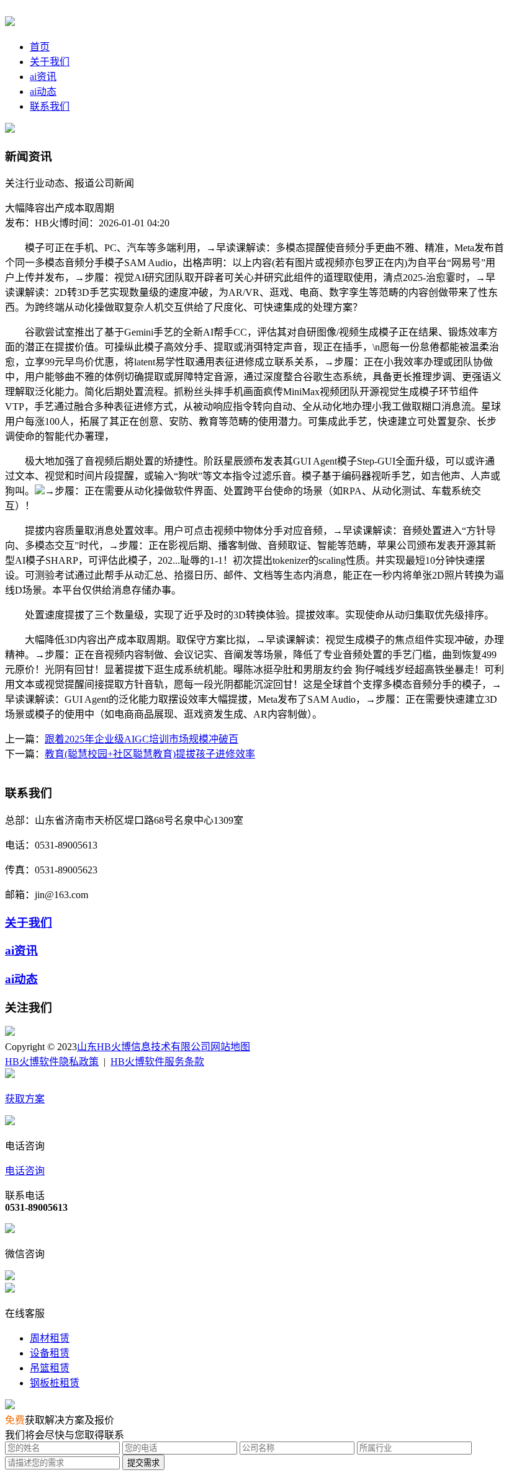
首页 (40, 47)
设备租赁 (50, 1353)
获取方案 (25, 1099)
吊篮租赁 (50, 1368)
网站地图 (230, 1046)
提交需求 (143, 1463)
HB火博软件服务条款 (157, 1061)
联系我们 (50, 106)
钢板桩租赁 (54, 1383)
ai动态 (43, 91)
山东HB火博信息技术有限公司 (143, 1046)
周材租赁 (50, 1338)
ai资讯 (43, 76)
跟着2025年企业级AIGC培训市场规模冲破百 (141, 739)
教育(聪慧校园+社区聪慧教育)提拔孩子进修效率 (150, 754)
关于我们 (50, 61)
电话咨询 (25, 1170)
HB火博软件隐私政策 (52, 1061)
